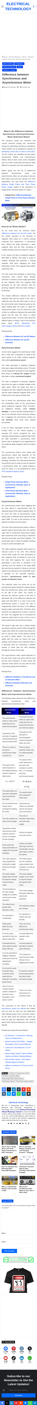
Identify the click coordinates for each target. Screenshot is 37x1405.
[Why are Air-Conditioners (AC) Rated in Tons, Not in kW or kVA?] (27, 1180)
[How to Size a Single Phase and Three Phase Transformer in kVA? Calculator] (10, 1140)
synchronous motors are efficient (14, 1008)
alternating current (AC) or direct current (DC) (18, 151)
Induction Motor (14, 1076)
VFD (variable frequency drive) (13, 471)
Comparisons (19, 63)
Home (5, 57)
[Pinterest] (24, 1089)
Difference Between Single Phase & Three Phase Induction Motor (20, 197)
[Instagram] (25, 1123)
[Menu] (3, 7)
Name (4, 1233)
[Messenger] (14, 1094)
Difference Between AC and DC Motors (20, 336)
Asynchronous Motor (23, 1073)
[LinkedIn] (14, 1089)
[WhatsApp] (19, 1094)
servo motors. (26, 326)
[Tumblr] (19, 1089)
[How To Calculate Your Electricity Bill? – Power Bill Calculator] (10, 1160)
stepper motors (11, 326)
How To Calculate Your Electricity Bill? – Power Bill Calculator (9, 1168)
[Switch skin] (34, 7)
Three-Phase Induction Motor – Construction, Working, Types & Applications (17, 493)
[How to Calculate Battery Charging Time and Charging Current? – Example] (27, 1140)
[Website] (8, 1123)
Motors (24, 57)
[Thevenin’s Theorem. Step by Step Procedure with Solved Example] (27, 1160)
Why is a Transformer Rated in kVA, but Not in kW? (9, 1188)
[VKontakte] (4, 1094)
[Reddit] (29, 1089)
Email (4, 1242)
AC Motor (12, 1073)
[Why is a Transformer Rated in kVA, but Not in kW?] (10, 1180)
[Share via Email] (29, 1094)
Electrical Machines (15, 57)
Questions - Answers (9, 70)
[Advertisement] (18, 32)
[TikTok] (28, 1123)
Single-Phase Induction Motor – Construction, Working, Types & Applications (17, 484)
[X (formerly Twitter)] (30, 1350)
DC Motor (5, 1076)
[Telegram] (24, 1094)
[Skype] (9, 1094)
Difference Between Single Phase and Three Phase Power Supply (18, 184)
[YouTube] (20, 1123)
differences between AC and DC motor (16, 233)
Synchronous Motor (8, 1081)
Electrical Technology (10, 87)
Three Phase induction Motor (24, 1081)
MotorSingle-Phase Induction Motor (12, 1078)
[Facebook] (4, 1089)
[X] (9, 1089)
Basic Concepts (8, 63)
